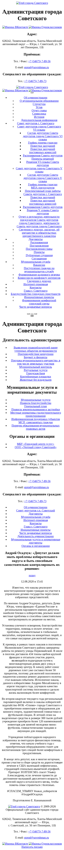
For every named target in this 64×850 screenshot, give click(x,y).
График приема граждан (42, 142)
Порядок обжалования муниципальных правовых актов (36, 427)
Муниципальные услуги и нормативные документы (35, 541)
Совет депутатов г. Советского (35, 123)
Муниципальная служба (35, 261)
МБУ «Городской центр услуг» (35, 443)
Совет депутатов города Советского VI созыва (39, 128)
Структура (39, 104)
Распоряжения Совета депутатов (43, 155)
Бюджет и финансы (35, 357)
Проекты (39, 252)
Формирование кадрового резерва (39, 274)
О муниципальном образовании (39, 100)
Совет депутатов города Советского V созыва (39, 170)
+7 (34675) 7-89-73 (35, 81)
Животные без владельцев (36, 379)
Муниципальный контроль (35, 366)
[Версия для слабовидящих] (32, 313)
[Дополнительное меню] (32, 92)
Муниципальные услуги (35, 399)
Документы (36, 239)
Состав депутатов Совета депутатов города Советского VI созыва (42, 136)
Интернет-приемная (35, 284)
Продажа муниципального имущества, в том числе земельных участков (35, 362)
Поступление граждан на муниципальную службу (39, 270)
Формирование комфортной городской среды (39, 302)
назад (32, 575)
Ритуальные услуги (35, 370)
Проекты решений (42, 158)
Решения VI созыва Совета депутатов (42, 163)
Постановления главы (39, 248)
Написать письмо (32, 846)
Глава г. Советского (35, 290)
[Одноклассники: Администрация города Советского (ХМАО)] (45, 27)
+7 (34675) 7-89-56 (39, 61)
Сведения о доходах (39, 281)
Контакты (36, 287)
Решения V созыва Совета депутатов (43, 212)
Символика (39, 113)
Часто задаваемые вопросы (35, 306)
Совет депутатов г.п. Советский (35, 510)
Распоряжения (39, 242)
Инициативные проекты (39, 297)
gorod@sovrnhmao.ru (36, 67)
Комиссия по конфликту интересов (39, 277)
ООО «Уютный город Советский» (36, 447)
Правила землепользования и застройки (35, 409)
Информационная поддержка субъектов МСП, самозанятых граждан (35, 421)
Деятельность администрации (35, 536)
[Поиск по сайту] (28, 313)
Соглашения (39, 258)
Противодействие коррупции (36, 354)
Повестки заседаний (42, 145)
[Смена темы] (35, 313)
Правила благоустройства (35, 403)
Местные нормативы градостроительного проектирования (35, 414)
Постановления (39, 245)
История (39, 116)
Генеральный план (35, 406)
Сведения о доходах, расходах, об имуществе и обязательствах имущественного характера (39, 232)
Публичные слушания (39, 255)
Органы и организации (36, 545)
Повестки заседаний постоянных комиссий (42, 151)
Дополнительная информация (39, 120)
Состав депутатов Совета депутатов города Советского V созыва (42, 178)
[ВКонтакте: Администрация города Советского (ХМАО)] (15, 27)
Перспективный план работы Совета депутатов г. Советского (42, 192)
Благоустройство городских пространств (35, 293)
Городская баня (35, 373)
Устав (39, 107)
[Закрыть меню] (32, 315)
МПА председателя (42, 187)
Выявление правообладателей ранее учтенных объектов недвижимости (36, 349)
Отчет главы (39, 110)
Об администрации (35, 97)
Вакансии (39, 264)
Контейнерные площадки (35, 376)
